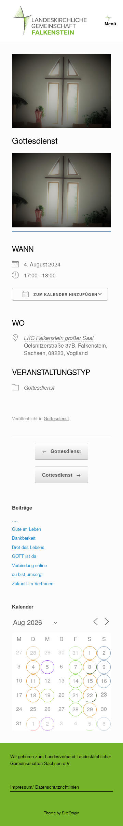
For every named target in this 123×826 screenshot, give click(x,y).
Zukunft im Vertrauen (32, 583)
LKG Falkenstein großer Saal (59, 338)
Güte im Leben (26, 529)
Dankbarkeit (24, 538)
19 (47, 695)
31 (75, 652)
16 (104, 681)
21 (75, 695)
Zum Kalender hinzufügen (64, 294)
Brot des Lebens (28, 547)
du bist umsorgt (27, 574)
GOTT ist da (24, 556)
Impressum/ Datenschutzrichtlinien (44, 787)
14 (75, 681)
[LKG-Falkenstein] (50, 20)
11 (33, 681)
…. (15, 519)
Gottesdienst (39, 387)
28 (33, 652)
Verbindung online (29, 565)
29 (90, 709)
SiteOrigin (70, 812)
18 (33, 695)
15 (90, 681)
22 (90, 695)
